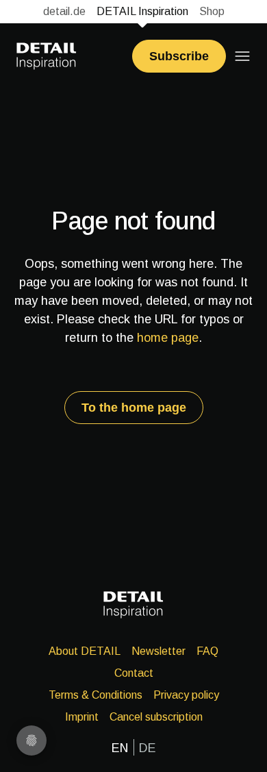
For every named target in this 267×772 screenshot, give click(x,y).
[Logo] (46, 56)
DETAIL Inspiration (142, 11)
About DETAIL (84, 651)
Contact (133, 673)
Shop (212, 11)
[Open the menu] (242, 56)
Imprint (82, 717)
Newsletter (158, 651)
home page (168, 338)
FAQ (207, 651)
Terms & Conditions (95, 695)
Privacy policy (186, 695)
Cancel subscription (156, 717)
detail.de (64, 11)
